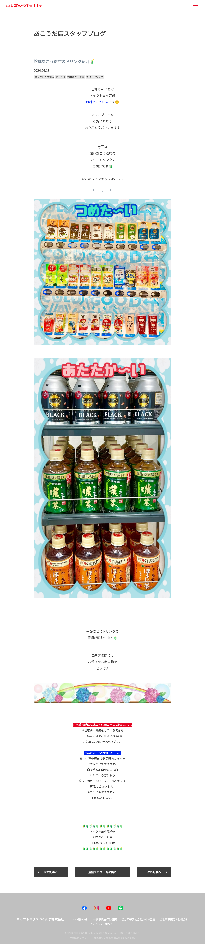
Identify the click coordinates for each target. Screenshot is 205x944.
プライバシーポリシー (102, 924)
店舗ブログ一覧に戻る (102, 872)
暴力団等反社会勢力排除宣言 (138, 919)
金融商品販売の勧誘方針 (174, 919)
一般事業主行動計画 (105, 919)
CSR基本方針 (81, 919)
